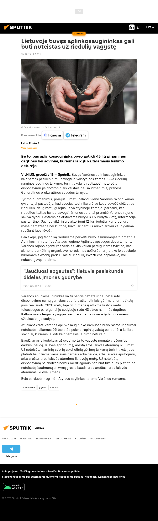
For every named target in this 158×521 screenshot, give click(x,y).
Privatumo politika (69, 471)
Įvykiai (42, 387)
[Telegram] (76, 135)
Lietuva (54, 387)
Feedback (91, 476)
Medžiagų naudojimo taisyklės (38, 471)
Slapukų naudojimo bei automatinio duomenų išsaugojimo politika (42, 476)
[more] (132, 285)
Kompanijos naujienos (111, 476)
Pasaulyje (9, 438)
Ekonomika (44, 438)
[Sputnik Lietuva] (19, 30)
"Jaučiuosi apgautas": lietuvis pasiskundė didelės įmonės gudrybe (73, 274)
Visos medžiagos (29, 148)
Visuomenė (29, 387)
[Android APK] (14, 487)
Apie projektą (10, 471)
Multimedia (98, 438)
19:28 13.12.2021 (31, 54)
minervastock (53, 127)
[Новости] (52, 135)
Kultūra (81, 438)
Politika (26, 438)
